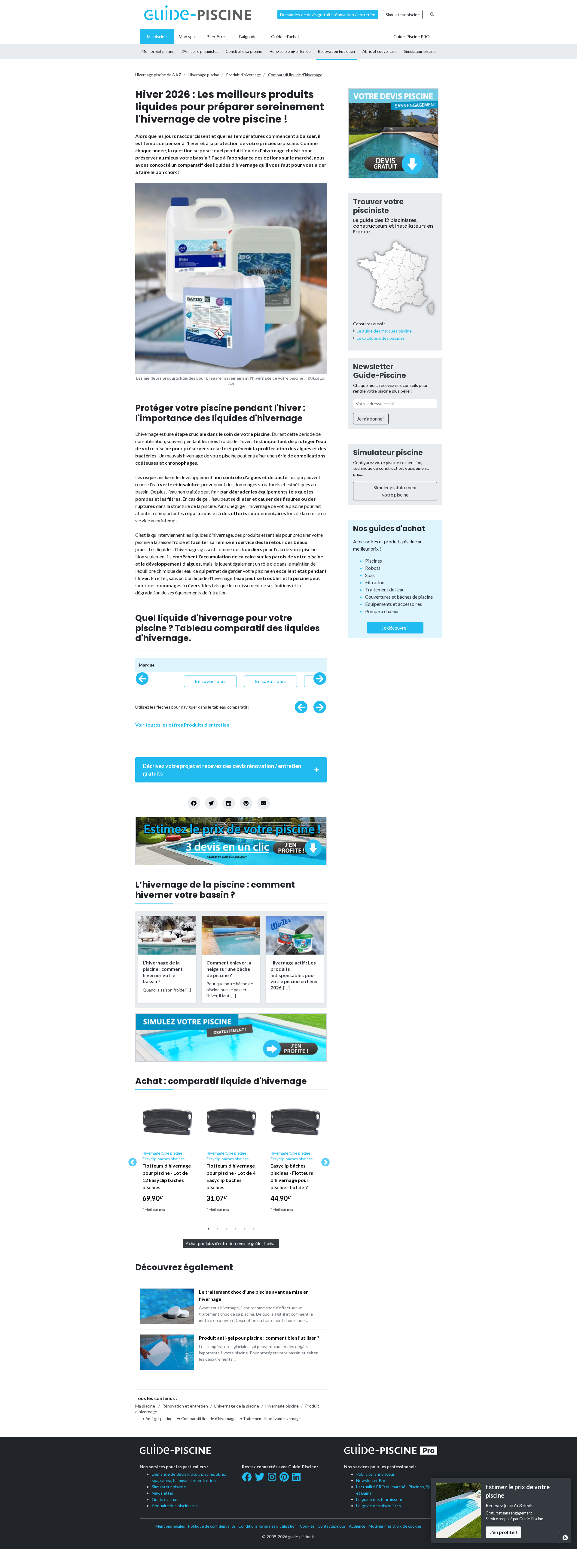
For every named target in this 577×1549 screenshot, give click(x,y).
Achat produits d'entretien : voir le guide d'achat (231, 1243)
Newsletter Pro (370, 1480)
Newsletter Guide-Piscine (379, 371)
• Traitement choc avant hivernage (270, 1418)
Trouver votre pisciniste (378, 206)
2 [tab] (218, 1229)
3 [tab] (227, 1229)
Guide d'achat (165, 1499)
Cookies (307, 1526)
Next (324, 1161)
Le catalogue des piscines (381, 338)
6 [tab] (254, 1229)
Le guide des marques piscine (384, 330)
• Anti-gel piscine (157, 1418)
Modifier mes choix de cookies (395, 1526)
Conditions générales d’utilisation (267, 1526)
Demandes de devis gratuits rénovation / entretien (327, 14)
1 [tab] (209, 1229)
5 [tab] (245, 1229)
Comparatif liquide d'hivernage (295, 74)
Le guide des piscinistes (378, 1505)
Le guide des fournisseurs (380, 1499)
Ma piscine (145, 1405)
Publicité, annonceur (375, 1474)
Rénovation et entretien (185, 1405)
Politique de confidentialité (211, 1526)
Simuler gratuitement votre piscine (395, 490)
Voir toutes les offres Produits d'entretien (182, 724)
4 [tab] (236, 1229)
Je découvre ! (395, 627)
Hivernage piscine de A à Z (158, 74)
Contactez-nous (332, 1526)
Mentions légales (170, 1526)
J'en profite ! (503, 1532)
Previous (131, 1161)
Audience (357, 1526)
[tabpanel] (167, 1157)
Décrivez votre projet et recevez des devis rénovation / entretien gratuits (222, 770)
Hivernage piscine (203, 74)
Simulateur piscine (403, 14)
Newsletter (162, 1493)
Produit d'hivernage (243, 74)
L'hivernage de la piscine (236, 1405)
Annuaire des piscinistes (175, 1505)
